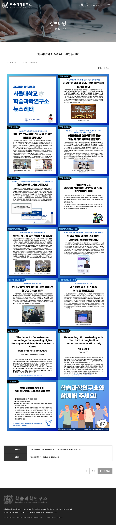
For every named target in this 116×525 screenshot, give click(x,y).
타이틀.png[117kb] (103, 68)
